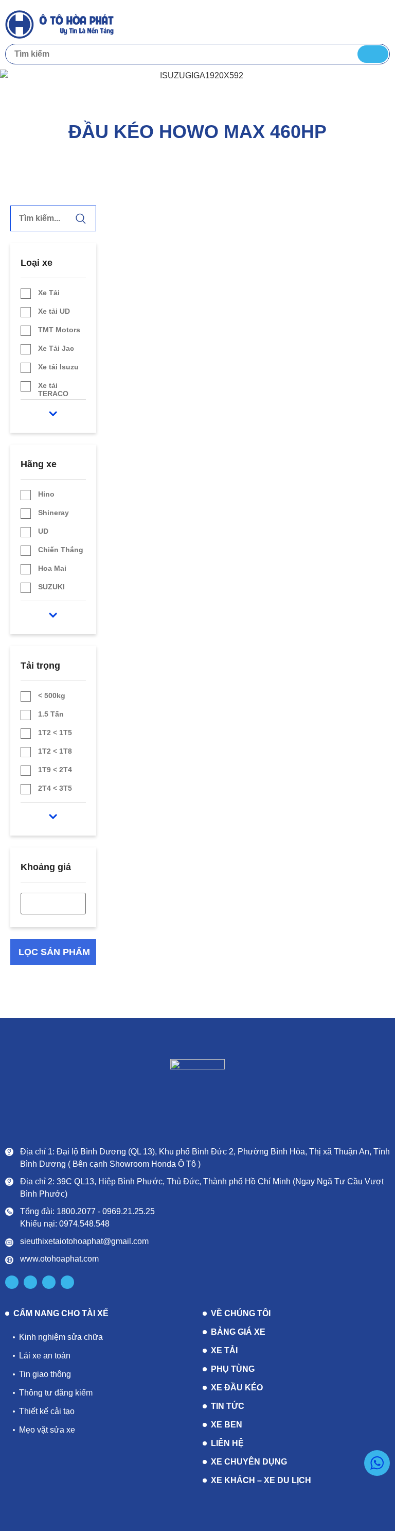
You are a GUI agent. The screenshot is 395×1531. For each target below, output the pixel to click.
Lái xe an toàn (44, 1355)
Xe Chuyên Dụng (249, 1461)
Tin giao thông (45, 1374)
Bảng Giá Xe (238, 1332)
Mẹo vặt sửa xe (47, 1429)
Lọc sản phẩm (54, 952)
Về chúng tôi (241, 1313)
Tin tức (227, 1406)
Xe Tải (224, 1350)
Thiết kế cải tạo (47, 1411)
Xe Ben (226, 1424)
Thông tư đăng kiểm (56, 1392)
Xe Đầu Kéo (237, 1387)
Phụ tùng (233, 1369)
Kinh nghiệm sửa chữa (61, 1337)
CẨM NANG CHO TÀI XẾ (61, 1313)
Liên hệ (227, 1443)
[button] (380, 23)
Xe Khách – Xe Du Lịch (261, 1480)
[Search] (372, 54)
